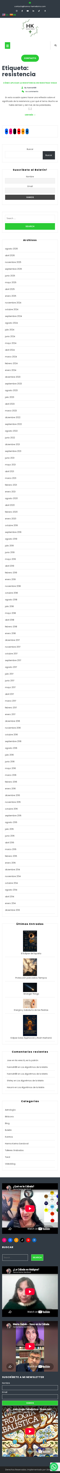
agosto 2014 (11, 889)
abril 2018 (9, 619)
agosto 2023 (11, 390)
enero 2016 (10, 788)
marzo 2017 (10, 700)
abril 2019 (9, 565)
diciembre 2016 (12, 721)
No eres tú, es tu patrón (26, 1060)
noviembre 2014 (13, 876)
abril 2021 (9, 471)
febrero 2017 (11, 707)
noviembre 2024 (13, 302)
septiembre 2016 (13, 741)
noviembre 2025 (13, 262)
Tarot (7, 1157)
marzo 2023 (11, 410)
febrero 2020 (11, 511)
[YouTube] (18, 131)
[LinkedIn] (27, 131)
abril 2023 (10, 404)
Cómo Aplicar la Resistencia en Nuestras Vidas (30, 83)
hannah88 (12, 1067)
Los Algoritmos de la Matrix (34, 1067)
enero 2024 (10, 370)
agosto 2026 (11, 248)
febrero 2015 (11, 856)
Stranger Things (31, 993)
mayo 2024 (10, 343)
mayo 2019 (10, 559)
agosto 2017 (11, 667)
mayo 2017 (10, 687)
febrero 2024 (11, 363)
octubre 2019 (11, 525)
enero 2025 (10, 296)
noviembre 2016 (13, 727)
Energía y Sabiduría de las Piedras (31, 1010)
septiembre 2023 (13, 383)
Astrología (10, 1109)
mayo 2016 (10, 768)
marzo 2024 (11, 356)
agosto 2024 (11, 323)
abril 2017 (9, 694)
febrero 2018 (11, 626)
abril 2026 (10, 255)
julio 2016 (9, 754)
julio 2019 (9, 545)
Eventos (9, 1136)
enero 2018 (10, 633)
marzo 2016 (10, 775)
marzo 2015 (10, 849)
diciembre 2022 (12, 417)
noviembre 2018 (13, 586)
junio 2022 (10, 437)
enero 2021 (10, 491)
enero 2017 (10, 714)
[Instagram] (10, 131)
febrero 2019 (11, 572)
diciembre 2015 (12, 795)
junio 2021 (9, 458)
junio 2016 (10, 761)
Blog (7, 1123)
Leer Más (29, 115)
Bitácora (9, 1116)
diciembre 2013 (12, 910)
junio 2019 (10, 552)
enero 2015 (10, 862)
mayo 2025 (10, 282)
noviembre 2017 (12, 646)
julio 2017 (9, 673)
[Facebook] (6, 131)
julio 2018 (9, 606)
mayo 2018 (10, 613)
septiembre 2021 (13, 451)
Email (30, 186)
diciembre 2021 (12, 444)
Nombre (30, 176)
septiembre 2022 (13, 424)
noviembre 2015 (13, 802)
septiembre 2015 (13, 815)
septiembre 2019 (13, 532)
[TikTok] (14, 131)
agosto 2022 (11, 431)
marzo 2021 (10, 478)
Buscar (30, 149)
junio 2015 (10, 835)
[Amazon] (22, 131)
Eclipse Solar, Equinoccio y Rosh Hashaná (31, 1037)
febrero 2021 (11, 485)
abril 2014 (9, 896)
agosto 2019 (11, 538)
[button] (7, 45)
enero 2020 (10, 518)
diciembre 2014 (12, 869)
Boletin (8, 1130)
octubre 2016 (11, 734)
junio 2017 (9, 680)
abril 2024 (10, 350)
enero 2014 (10, 903)
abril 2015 (9, 842)
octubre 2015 (11, 808)
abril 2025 (10, 289)
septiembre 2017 (13, 660)
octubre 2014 (11, 883)
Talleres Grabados (14, 1150)
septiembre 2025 (13, 269)
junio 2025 (10, 275)
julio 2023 (9, 397)
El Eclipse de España (31, 953)
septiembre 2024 (13, 316)
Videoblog (10, 1163)
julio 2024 (9, 329)
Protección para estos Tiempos (31, 977)
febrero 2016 (11, 781)
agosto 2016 (11, 748)
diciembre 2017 (12, 640)
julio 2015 (9, 829)
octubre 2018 (11, 592)
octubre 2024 (11, 309)
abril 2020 (10, 505)
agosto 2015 (11, 822)
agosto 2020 (11, 498)
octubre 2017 (11, 653)
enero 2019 (10, 579)
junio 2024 (10, 336)
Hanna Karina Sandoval (16, 1143)
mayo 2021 (10, 464)
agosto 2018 (11, 599)
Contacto (30, 58)
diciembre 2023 (12, 377)
